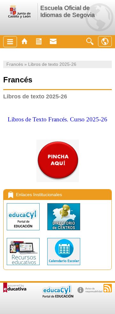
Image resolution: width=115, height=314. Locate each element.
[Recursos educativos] (24, 266)
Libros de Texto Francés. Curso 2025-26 (57, 119)
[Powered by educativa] (15, 288)
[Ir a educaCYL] (57, 296)
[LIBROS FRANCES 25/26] (57, 131)
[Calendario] (63, 266)
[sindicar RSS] (107, 288)
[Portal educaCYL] (24, 231)
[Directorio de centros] (63, 231)
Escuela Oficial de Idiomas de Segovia (67, 11)
